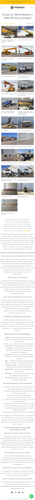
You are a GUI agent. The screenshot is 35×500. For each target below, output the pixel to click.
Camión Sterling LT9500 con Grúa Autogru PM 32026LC (8, 112)
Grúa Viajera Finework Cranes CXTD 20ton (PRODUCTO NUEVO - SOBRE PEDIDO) (26, 113)
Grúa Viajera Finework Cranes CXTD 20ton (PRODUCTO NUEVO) (8, 41)
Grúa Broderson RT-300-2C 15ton (9, 94)
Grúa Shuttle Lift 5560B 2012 (25, 58)
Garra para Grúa (5, 130)
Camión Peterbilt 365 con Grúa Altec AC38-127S (25, 94)
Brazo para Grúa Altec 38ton (25, 146)
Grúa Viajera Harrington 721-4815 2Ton (8, 213)
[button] (2, 8)
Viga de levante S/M (6, 196)
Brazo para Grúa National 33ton (9, 163)
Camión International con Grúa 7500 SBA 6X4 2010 (8, 180)
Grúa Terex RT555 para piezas (25, 163)
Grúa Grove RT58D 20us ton (8, 76)
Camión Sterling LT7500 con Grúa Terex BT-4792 (25, 77)
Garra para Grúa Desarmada (24, 130)
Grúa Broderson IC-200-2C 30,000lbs (7, 59)
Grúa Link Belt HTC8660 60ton (9, 146)
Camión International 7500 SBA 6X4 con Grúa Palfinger (25, 180)
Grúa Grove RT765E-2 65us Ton (25, 40)
